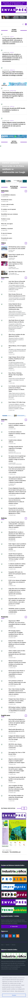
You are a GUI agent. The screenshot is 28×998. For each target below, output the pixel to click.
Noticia (12, 36)
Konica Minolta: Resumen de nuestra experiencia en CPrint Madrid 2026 (16, 264)
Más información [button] (19, 991)
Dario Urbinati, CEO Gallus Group (17, 402)
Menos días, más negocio (7, 223)
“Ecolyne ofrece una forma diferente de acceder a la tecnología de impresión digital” (17, 380)
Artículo (12, 106)
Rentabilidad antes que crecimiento (9, 214)
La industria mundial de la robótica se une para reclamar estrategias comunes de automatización (17, 565)
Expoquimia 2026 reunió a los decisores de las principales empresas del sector (17, 573)
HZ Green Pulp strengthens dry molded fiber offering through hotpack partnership (16, 797)
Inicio (2, 944)
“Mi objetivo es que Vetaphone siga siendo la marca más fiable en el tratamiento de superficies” (17, 351)
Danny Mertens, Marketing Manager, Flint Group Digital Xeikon (16, 374)
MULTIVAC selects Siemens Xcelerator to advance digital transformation (15, 746)
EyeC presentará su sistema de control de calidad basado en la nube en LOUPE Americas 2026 (17, 682)
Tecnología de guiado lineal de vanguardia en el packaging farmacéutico (16, 448)
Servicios (13, 944)
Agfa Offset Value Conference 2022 (17, 271)
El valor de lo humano (6, 233)
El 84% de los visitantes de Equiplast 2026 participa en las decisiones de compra (17, 582)
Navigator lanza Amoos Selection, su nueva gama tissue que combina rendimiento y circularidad (17, 700)
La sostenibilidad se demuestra (8, 194)
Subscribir (15, 926)
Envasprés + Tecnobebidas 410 (11, 852)
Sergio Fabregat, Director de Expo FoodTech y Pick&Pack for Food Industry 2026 (17, 359)
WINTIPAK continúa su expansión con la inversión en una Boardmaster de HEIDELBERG (17, 610)
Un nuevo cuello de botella (7, 204)
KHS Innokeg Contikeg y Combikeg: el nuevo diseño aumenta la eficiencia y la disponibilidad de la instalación (17, 709)
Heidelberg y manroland (7, 228)
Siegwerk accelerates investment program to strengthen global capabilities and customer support (16, 760)
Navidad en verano (5, 219)
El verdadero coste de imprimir (8, 209)
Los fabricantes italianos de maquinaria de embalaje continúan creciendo (17, 433)
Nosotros (7, 944)
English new (13, 90)
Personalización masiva (6, 199)
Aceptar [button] (14, 995)
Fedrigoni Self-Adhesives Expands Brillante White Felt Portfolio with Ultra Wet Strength (17, 737)
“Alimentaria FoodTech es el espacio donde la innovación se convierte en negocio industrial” (16, 340)
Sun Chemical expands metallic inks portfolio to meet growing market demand (17, 779)
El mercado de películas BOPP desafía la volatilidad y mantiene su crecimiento (13, 110)
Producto (12, 70)
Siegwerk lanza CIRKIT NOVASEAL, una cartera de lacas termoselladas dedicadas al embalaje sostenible (12, 73)
